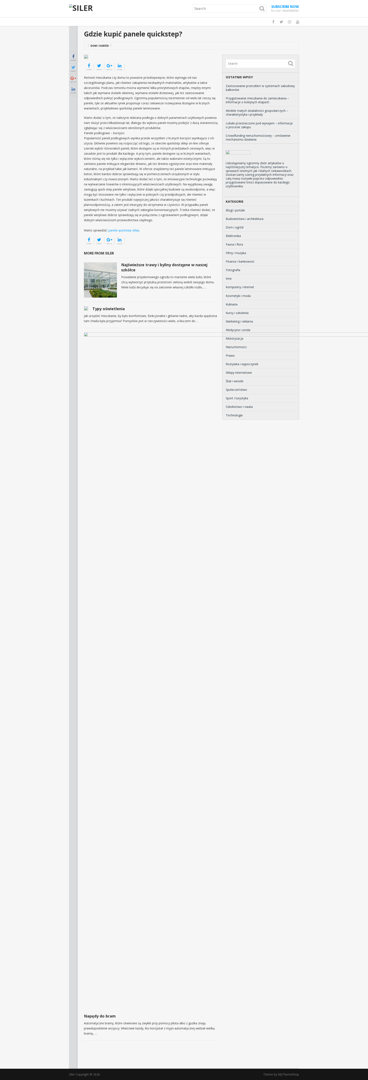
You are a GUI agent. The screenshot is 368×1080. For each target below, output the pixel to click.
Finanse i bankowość (240, 261)
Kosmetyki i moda (238, 296)
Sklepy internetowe (239, 373)
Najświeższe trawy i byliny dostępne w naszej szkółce (164, 267)
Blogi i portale (235, 210)
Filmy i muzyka (236, 253)
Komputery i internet (240, 287)
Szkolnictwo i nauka (239, 407)
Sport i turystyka (237, 398)
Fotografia (233, 270)
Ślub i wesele (234, 381)
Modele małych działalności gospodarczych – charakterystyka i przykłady (257, 112)
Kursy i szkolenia (237, 313)
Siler (72, 1074)
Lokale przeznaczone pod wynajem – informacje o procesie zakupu (259, 125)
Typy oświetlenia (108, 308)
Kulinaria (231, 304)
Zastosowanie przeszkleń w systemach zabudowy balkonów (260, 88)
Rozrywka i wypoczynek (242, 364)
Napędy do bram (100, 1016)
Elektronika (233, 236)
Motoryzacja (234, 338)
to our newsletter (285, 8)
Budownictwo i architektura (244, 219)
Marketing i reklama (239, 321)
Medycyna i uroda (238, 330)
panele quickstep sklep (123, 230)
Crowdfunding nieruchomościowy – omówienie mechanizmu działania (258, 137)
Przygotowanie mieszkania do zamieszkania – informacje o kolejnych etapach (257, 100)
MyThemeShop (288, 1074)
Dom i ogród (100, 46)
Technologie (234, 415)
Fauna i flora (234, 244)
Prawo (230, 355)
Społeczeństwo (236, 390)
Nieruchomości (236, 347)
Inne (229, 278)
